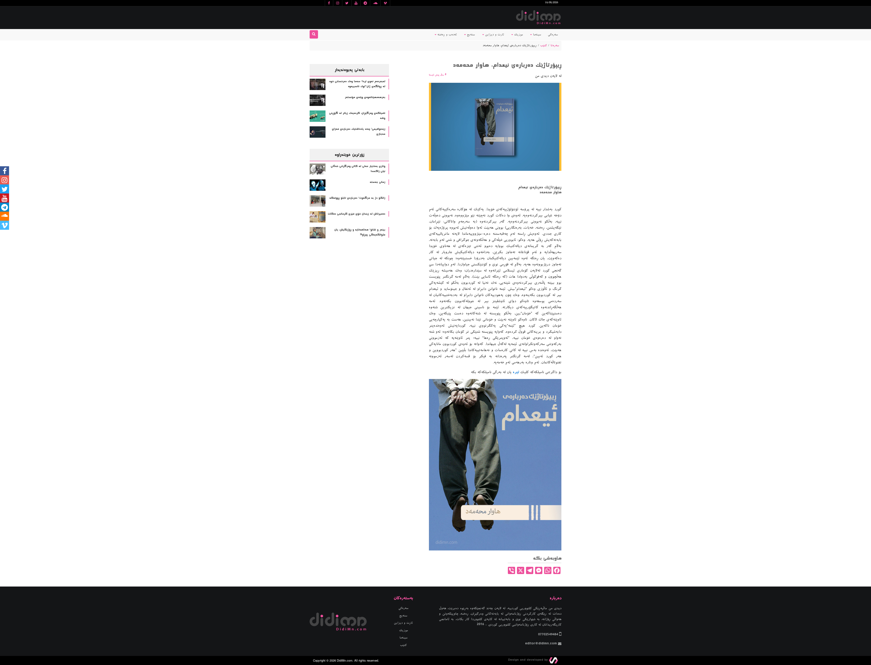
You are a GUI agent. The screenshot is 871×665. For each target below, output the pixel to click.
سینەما (536, 34)
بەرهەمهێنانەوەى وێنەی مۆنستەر (365, 97)
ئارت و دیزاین (494, 34)
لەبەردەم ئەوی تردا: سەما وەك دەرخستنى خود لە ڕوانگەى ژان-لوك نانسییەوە (357, 84)
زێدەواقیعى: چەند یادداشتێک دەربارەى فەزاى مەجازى (358, 132)
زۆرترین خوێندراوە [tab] (349, 154)
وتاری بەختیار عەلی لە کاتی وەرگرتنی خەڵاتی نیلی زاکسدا (358, 169)
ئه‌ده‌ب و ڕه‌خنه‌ (446, 34)
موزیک (518, 34)
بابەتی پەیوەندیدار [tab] (349, 69)
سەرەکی (553, 34)
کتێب (543, 45)
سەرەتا (554, 45)
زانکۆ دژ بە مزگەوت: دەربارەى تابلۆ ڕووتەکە (357, 198)
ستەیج (470, 34)
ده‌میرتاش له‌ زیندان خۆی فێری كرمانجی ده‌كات (356, 213)
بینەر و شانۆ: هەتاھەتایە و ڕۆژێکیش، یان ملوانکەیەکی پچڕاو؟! (359, 232)
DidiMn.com (344, 660)
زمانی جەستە (377, 182)
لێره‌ (516, 372)
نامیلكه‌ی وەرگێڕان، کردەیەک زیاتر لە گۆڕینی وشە (357, 116)
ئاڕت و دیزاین (403, 623)
